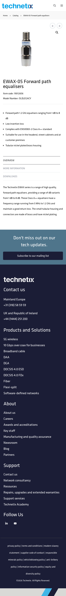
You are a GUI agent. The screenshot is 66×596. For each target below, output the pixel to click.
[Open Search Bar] (53, 5)
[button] (57, 32)
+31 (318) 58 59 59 (15, 305)
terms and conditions (32, 545)
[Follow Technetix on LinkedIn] (8, 527)
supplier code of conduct (32, 552)
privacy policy (14, 545)
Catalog (15, 15)
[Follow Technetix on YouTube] (17, 527)
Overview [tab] (8, 160)
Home (5, 15)
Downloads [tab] (10, 176)
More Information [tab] (14, 168)
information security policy (31, 566)
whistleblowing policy (34, 559)
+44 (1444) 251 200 (15, 319)
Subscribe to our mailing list (33, 256)
